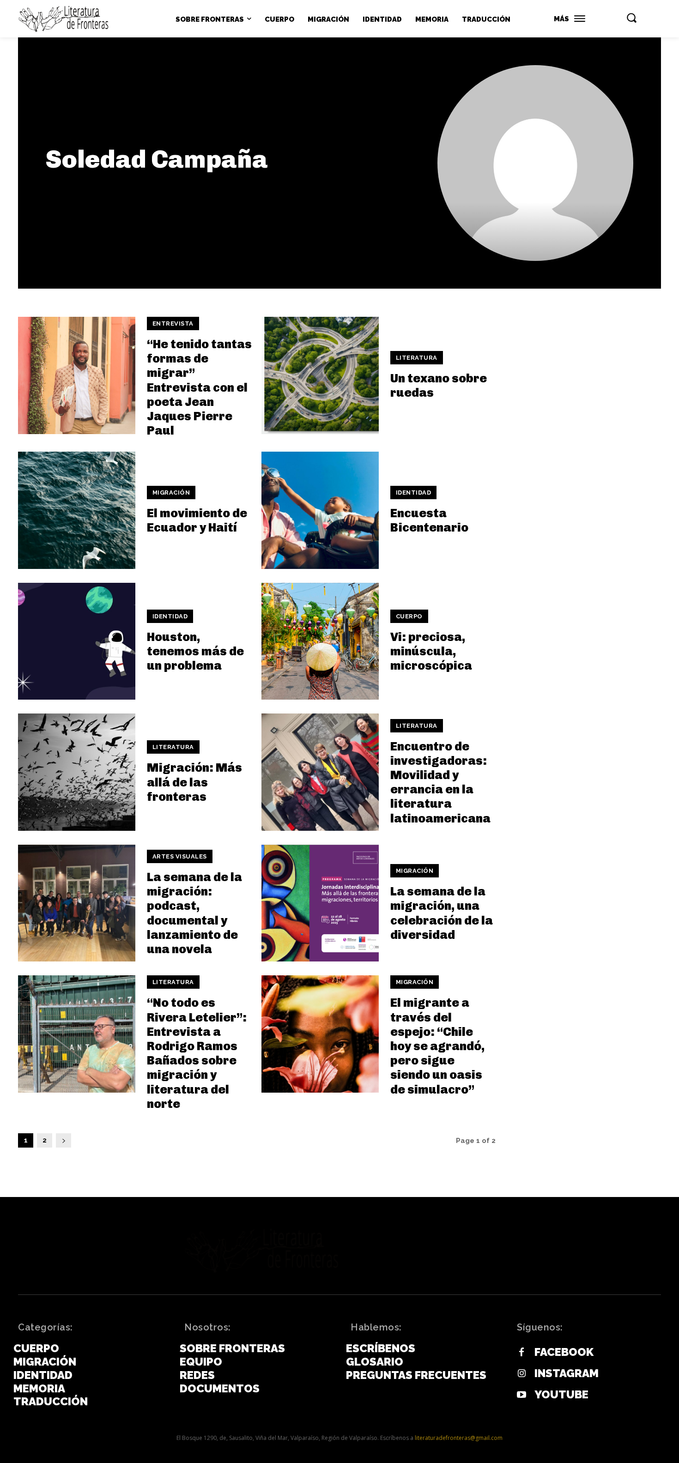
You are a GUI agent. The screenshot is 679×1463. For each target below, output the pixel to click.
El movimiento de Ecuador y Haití (197, 520)
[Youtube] (521, 1395)
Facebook (564, 1352)
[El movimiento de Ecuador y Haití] (76, 510)
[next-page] (63, 1140)
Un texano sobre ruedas (438, 385)
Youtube (561, 1394)
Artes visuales (179, 856)
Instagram (566, 1373)
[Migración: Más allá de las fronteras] (76, 772)
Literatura (416, 357)
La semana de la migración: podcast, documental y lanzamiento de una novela (194, 913)
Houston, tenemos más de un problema (195, 651)
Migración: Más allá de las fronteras (194, 782)
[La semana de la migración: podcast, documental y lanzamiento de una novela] (76, 903)
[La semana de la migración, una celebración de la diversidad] (320, 903)
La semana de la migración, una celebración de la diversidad (441, 913)
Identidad (413, 492)
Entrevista (173, 323)
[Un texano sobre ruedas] (320, 375)
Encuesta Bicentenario (429, 520)
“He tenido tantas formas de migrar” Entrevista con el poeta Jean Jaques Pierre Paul (199, 387)
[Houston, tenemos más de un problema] (76, 641)
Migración (171, 492)
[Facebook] (521, 1352)
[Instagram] (521, 1374)
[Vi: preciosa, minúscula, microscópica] (320, 641)
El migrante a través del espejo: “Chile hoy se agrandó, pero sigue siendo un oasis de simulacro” (437, 1046)
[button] (631, 17)
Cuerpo (409, 616)
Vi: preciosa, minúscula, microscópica (431, 651)
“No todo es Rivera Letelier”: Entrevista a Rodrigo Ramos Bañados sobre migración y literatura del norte (197, 1053)
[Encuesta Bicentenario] (320, 510)
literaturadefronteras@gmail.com (459, 1438)
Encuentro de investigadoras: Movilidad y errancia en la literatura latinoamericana (440, 782)
